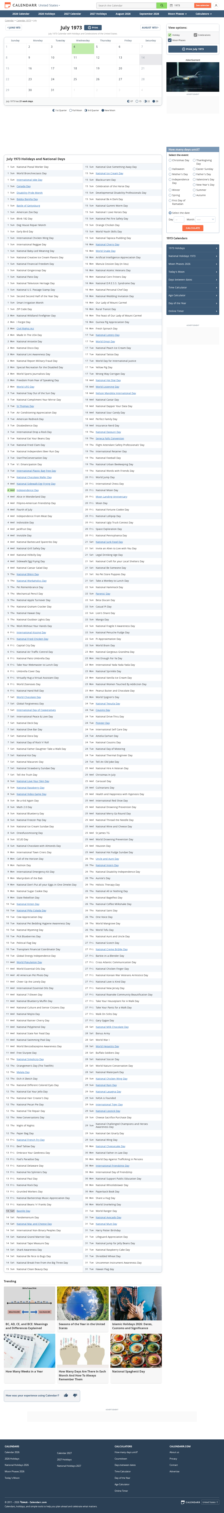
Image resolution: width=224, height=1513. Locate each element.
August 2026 (123, 13)
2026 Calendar (20, 13)
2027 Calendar (72, 13)
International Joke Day (29, 179)
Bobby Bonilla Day (27, 199)
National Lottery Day (108, 335)
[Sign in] (216, 5)
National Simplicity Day (30, 1059)
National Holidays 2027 (69, 1465)
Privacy (173, 1458)
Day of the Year (177, 303)
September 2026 (149, 13)
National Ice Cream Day (109, 173)
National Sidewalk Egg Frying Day (36, 483)
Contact (174, 1465)
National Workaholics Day (32, 580)
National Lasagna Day (108, 1091)
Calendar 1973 (23, 20)
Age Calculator (177, 295)
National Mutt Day (106, 1224)
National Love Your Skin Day (33, 781)
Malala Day (23, 1072)
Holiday (176, 35)
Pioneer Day (103, 723)
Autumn (201, 195)
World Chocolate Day (29, 697)
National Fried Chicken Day (32, 639)
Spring (176, 195)
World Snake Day (105, 251)
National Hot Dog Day (108, 380)
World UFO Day (25, 386)
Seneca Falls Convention (110, 438)
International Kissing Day (31, 632)
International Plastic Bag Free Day (36, 470)
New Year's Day (205, 184)
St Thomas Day (25, 406)
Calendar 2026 (12, 1452)
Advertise (174, 1471)
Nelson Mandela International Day (116, 393)
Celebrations (204, 35)
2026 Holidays (46, 13)
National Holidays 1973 (182, 256)
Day (171, 219)
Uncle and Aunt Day (107, 858)
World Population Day (29, 962)
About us (174, 1452)
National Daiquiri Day (108, 432)
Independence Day (28, 490)
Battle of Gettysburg (28, 205)
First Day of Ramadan (178, 202)
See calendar (202, 5)
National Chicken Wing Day (111, 1078)
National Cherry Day (107, 244)
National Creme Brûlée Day (112, 949)
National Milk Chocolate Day (112, 1027)
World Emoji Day (105, 341)
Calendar (9, 20)
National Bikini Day (28, 574)
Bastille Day (23, 1211)
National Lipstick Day (108, 1111)
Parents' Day (103, 593)
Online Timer (176, 311)
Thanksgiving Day (204, 162)
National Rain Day (106, 1085)
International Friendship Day (112, 1165)
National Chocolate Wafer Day (34, 477)
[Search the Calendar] (161, 5)
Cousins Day (103, 710)
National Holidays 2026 (17, 1465)
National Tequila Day (108, 703)
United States (48, 5)
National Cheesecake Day (110, 1146)
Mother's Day (180, 174)
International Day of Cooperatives (36, 710)
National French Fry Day (31, 1139)
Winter (176, 190)
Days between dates (180, 279)
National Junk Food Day (109, 542)
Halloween (178, 169)
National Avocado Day (108, 1217)
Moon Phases (179, 40)
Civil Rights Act (25, 328)
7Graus (23, 1502)
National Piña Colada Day (31, 910)
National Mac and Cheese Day (34, 1224)
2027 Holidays (98, 13)
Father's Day (203, 174)
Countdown (121, 1458)
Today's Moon (177, 271)
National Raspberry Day (30, 787)
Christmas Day (180, 160)
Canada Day (24, 186)
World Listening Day (107, 386)
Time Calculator (178, 287)
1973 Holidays (177, 248)
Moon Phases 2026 (179, 263)
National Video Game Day (31, 794)
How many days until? (184, 149)
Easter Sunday (204, 169)
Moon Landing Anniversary (111, 496)
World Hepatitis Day (107, 1046)
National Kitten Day (28, 904)
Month (191, 219)
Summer (201, 190)
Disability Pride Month (30, 192)
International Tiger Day (109, 1104)
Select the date (181, 212)
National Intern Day (107, 865)
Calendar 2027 (64, 1453)
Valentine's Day (205, 179)
